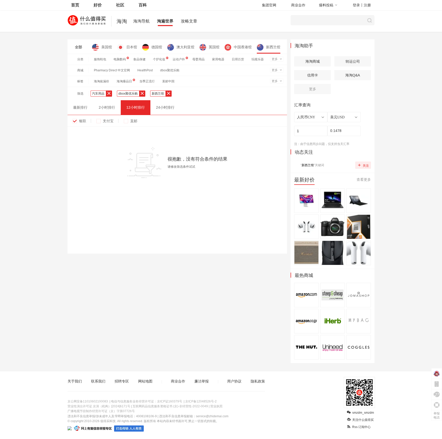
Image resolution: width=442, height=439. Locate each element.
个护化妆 (159, 59)
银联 (82, 121)
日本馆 (131, 47)
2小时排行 (107, 107)
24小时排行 (165, 107)
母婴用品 (198, 59)
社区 (120, 5)
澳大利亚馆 (185, 47)
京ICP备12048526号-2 (201, 401)
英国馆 (214, 47)
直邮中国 (168, 81)
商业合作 (298, 5)
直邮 (133, 121)
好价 (98, 5)
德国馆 (156, 47)
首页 (75, 5)
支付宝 (108, 121)
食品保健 (139, 59)
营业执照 (216, 406)
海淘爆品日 (124, 81)
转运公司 (353, 61)
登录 (356, 5)
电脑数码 (120, 59)
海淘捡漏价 (101, 81)
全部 (78, 47)
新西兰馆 (273, 47)
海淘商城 (312, 61)
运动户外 (179, 59)
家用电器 (218, 59)
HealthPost (145, 70)
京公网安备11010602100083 (88, 401)
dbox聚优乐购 (169, 70)
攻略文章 (189, 21)
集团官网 (269, 5)
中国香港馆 (243, 47)
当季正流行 (147, 81)
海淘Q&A (352, 75)
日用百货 (238, 59)
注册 (367, 5)
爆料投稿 (326, 5)
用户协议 (234, 381)
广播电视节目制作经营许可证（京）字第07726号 (101, 411)
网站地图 (145, 381)
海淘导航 (141, 21)
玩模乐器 (257, 59)
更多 (275, 59)
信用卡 (312, 75)
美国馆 (106, 47)
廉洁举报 (201, 381)
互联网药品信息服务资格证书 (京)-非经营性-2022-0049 (170, 406)
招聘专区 (122, 381)
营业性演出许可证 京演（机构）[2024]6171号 (99, 406)
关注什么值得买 (363, 420)
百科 (143, 5)
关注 (363, 165)
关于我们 (75, 381)
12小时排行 (135, 107)
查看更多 (364, 179)
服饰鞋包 (100, 59)
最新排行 (80, 107)
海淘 (122, 21)
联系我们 (98, 381)
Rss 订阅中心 (361, 427)
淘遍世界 (165, 21)
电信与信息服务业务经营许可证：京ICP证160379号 (146, 401)
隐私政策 (258, 381)
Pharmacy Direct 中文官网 (112, 70)
